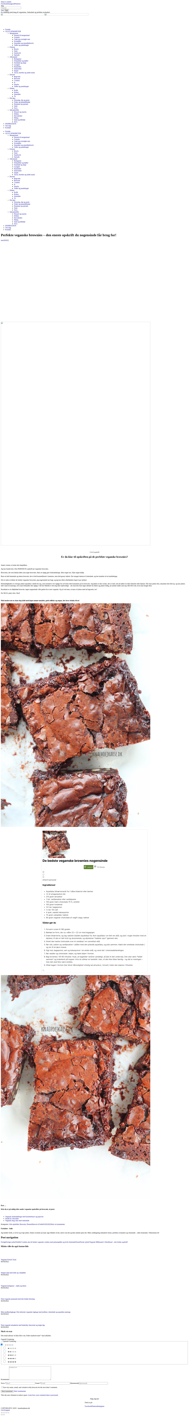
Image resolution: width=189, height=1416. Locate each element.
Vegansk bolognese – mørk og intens (13, 1286)
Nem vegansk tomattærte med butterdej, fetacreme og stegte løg (23, 1325)
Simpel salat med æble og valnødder (13, 1273)
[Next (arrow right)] (4, 1414)
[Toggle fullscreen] (6, 1412)
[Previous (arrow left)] (2, 1414)
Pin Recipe (101, 867)
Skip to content (6, 2)
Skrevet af (37, 1224)
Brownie (23, 1224)
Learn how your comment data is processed (43, 1395)
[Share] (4, 1412)
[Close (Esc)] (2, 1412)
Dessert (29, 1224)
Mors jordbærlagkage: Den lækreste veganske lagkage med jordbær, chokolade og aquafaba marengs (35, 1312)
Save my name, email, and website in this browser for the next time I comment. (30, 1387)
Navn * (3, 1383)
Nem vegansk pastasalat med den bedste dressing (18, 1299)
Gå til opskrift (94, 552)
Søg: (2, 6)
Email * (38, 1383)
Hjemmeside (74, 1383)
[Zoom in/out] (8, 1412)
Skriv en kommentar (58, 1224)
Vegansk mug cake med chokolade (17, 1220)
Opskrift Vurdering (7, 1339)
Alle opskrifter (14, 1224)
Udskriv (90, 867)
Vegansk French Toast (8, 1260)
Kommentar (5, 1379)
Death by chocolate (12, 1219)
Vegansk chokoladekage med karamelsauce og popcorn (24, 1217)
